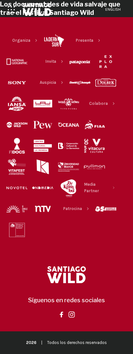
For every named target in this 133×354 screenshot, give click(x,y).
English (113, 9)
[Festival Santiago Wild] (37, 9)
